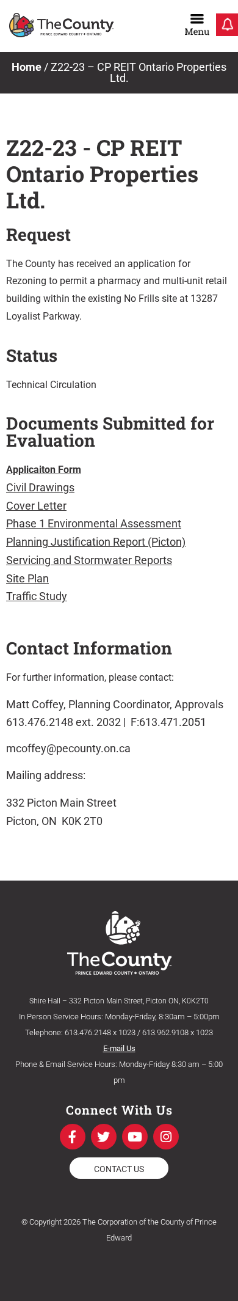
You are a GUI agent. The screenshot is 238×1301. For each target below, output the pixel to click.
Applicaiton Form (43, 469)
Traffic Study (36, 596)
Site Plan (27, 578)
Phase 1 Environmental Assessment (93, 523)
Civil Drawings (40, 487)
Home (26, 66)
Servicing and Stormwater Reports (89, 560)
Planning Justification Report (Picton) (96, 541)
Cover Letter (36, 505)
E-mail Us (119, 1048)
